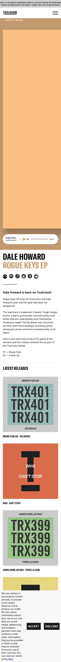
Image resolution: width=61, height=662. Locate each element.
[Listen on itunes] (17, 276)
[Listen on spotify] (11, 276)
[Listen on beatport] (5, 276)
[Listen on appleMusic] (24, 276)
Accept (33, 626)
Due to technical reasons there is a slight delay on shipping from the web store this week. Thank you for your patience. (30, 3)
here (10, 659)
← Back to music (13, 20)
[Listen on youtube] (36, 276)
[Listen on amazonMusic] (30, 276)
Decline (51, 626)
